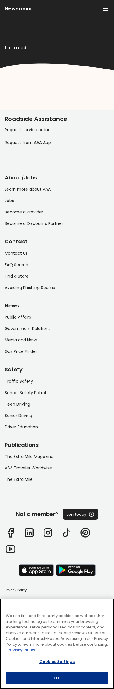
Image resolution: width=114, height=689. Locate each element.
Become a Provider (24, 212)
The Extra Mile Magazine (29, 456)
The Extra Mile (19, 479)
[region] (57, 644)
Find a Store (17, 276)
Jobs (9, 201)
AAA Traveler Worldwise (28, 468)
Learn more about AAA (28, 189)
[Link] (10, 532)
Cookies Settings (57, 661)
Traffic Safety (19, 381)
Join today (76, 514)
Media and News (21, 340)
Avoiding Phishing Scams (30, 287)
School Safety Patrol (25, 393)
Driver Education (21, 427)
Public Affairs (18, 317)
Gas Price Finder (21, 351)
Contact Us (16, 253)
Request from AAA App (28, 143)
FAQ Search (16, 265)
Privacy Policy (16, 590)
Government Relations (28, 328)
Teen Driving (17, 404)
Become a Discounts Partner (34, 223)
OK (57, 678)
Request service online (28, 130)
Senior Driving (18, 415)
